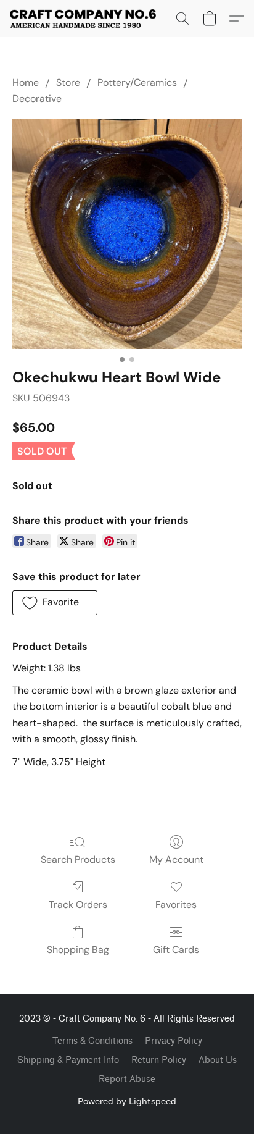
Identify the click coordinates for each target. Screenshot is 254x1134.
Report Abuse (127, 1079)
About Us (218, 1060)
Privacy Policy (173, 1041)
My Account (176, 859)
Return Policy (158, 1060)
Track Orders (78, 904)
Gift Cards (176, 949)
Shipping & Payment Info (68, 1060)
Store (68, 82)
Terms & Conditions (92, 1041)
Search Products (78, 859)
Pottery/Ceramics (137, 82)
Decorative (37, 98)
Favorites (176, 904)
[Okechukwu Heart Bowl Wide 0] (127, 234)
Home (25, 82)
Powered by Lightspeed (127, 1101)
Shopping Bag (78, 949)
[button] (87, 18)
